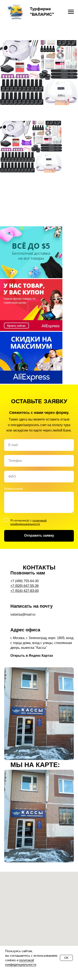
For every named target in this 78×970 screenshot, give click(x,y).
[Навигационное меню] (71, 12)
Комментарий (13, 752)
